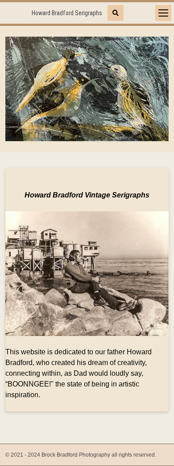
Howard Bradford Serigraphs (67, 13)
